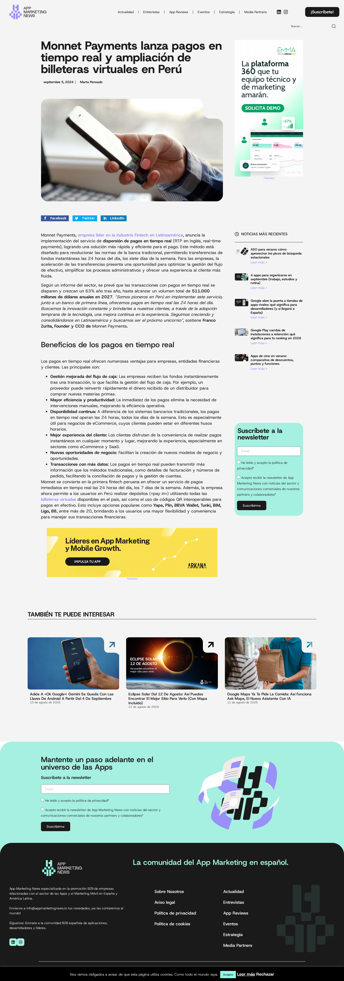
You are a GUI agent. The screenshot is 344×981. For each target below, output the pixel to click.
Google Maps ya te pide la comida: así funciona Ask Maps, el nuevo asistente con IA (269, 696)
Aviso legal (164, 902)
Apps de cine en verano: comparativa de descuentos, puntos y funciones (272, 360)
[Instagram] (285, 12)
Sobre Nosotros (169, 891)
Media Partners (255, 12)
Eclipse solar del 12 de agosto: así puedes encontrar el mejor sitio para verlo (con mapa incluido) (167, 698)
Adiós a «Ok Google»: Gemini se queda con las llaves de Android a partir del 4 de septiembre (71, 696)
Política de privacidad (175, 913)
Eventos (204, 12)
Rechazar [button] (265, 974)
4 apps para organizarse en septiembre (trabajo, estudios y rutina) (274, 279)
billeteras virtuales (59, 499)
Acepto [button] (228, 975)
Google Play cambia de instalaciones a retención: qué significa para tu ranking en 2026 (276, 334)
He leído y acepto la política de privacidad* (77, 801)
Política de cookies (172, 924)
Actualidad (126, 12)
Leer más (246, 974)
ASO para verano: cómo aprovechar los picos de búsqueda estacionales (276, 253)
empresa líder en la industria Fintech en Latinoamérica (130, 235)
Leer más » (259, 262)
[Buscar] (334, 26)
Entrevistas (151, 12)
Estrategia (227, 12)
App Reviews (178, 12)
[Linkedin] (279, 12)
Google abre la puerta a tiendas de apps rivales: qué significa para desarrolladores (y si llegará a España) (277, 306)
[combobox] (308, 26)
